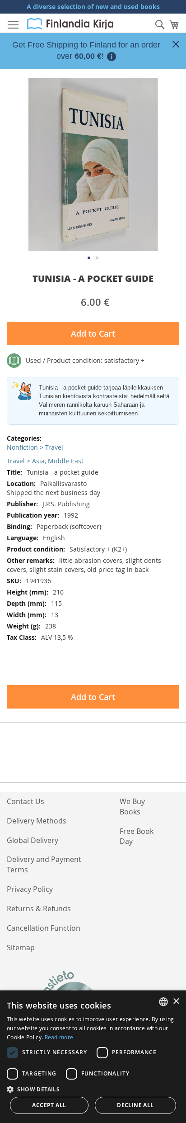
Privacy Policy (30, 889)
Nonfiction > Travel (35, 447)
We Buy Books (132, 806)
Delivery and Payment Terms (44, 864)
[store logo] (70, 23)
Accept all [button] (49, 1105)
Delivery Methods (36, 821)
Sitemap (21, 947)
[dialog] (93, 1056)
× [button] (175, 1001)
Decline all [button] (135, 1105)
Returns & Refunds (39, 909)
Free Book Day (136, 836)
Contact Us (25, 801)
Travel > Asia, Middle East (45, 461)
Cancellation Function (43, 928)
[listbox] (163, 1001)
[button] (89, 258)
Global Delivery (32, 840)
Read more (59, 1037)
